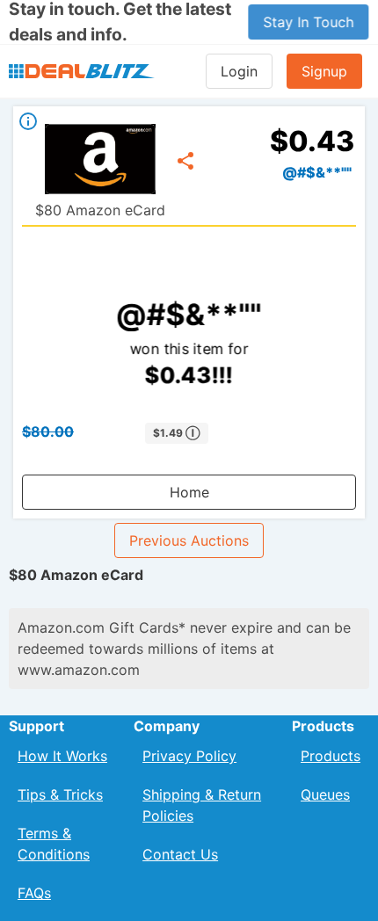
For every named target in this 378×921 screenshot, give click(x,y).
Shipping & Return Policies (201, 805)
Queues (325, 794)
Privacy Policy (189, 756)
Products (330, 756)
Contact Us (180, 854)
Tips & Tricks (60, 794)
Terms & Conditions (54, 843)
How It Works (62, 756)
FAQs (34, 893)
